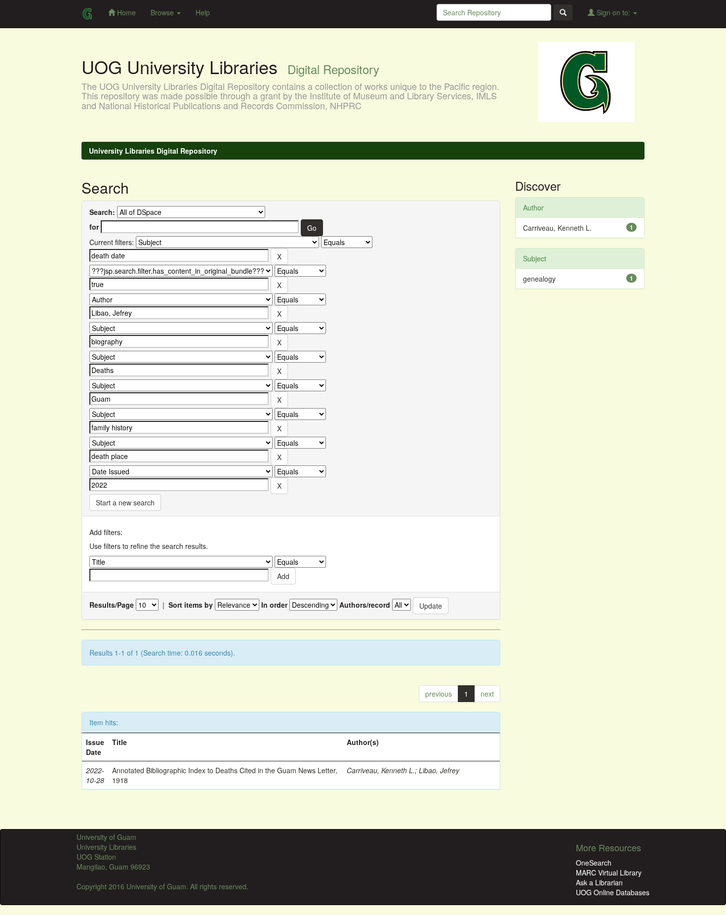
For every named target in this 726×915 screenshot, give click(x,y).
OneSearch (593, 863)
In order (274, 605)
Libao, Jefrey (439, 770)
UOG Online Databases (612, 892)
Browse (163, 12)
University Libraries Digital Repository (153, 151)
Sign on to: (613, 12)
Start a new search (125, 502)
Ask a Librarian (599, 882)
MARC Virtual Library (609, 872)
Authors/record (364, 605)
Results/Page (111, 605)
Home (125, 12)
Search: (102, 212)
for (94, 227)
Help (203, 12)
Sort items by (190, 605)
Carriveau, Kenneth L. (381, 770)
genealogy (539, 279)
